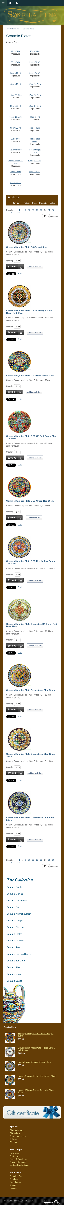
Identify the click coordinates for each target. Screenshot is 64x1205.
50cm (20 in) (15, 106)
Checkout (14, 1179)
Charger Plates (34, 161)
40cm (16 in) (15, 84)
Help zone (14, 1153)
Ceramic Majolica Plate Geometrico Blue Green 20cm (30, 755)
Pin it (20, 273)
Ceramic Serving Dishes (19, 954)
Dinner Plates (15, 172)
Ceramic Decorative (17, 900)
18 (11, 213)
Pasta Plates (34, 172)
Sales (52, 203)
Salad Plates (15, 183)
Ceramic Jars (13, 907)
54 (19, 213)
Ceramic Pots (14, 947)
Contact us (14, 1156)
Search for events (18, 1136)
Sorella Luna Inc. (13, 29)
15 (49, 210)
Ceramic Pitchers (15, 927)
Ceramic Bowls (14, 887)
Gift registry (15, 1133)
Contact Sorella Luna (19, 1165)
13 (41, 210)
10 (29, 210)
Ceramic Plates (14, 934)
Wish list (13, 1142)
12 (37, 210)
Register (13, 1188)
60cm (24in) (35, 117)
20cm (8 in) (15, 62)
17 (7, 213)
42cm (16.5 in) (35, 84)
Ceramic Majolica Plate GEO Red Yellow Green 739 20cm (30, 562)
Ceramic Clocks (15, 893)
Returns (13, 1139)
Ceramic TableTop (16, 960)
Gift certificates (16, 1130)
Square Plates (16, 150)
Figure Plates (34, 128)
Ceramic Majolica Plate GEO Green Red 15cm (30, 501)
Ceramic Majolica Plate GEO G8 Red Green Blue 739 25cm (31, 437)
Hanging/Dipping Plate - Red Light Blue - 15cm (36, 1091)
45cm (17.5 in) (15, 95)
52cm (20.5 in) (35, 106)
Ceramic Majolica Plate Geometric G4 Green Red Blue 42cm (31, 625)
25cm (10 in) (34, 62)
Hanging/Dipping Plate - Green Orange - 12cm (35, 1035)
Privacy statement (18, 1162)
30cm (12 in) (15, 73)
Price (34, 203)
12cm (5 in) (15, 51)
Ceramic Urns (14, 974)
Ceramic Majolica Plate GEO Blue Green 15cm (30, 375)
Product (26, 203)
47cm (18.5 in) (35, 95)
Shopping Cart (16, 1176)
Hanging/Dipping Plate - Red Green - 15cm (37, 1076)
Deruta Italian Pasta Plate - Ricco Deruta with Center (36, 1049)
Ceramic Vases (14, 980)
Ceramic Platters (15, 940)
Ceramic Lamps (15, 920)
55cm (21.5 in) (15, 117)
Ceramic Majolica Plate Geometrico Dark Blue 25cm (30, 818)
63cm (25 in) (15, 128)
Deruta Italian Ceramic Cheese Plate (34, 1062)
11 (33, 210)
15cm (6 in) (34, 51)
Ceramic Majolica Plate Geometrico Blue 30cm (30, 690)
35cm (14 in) (34, 73)
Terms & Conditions (18, 1159)
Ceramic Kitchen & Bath (19, 913)
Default (42, 203)
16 (53, 210)
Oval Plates (15, 139)
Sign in (13, 1185)
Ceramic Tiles (14, 967)
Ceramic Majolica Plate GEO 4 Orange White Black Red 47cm (29, 311)
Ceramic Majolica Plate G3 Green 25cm (26, 247)
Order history (15, 1182)
